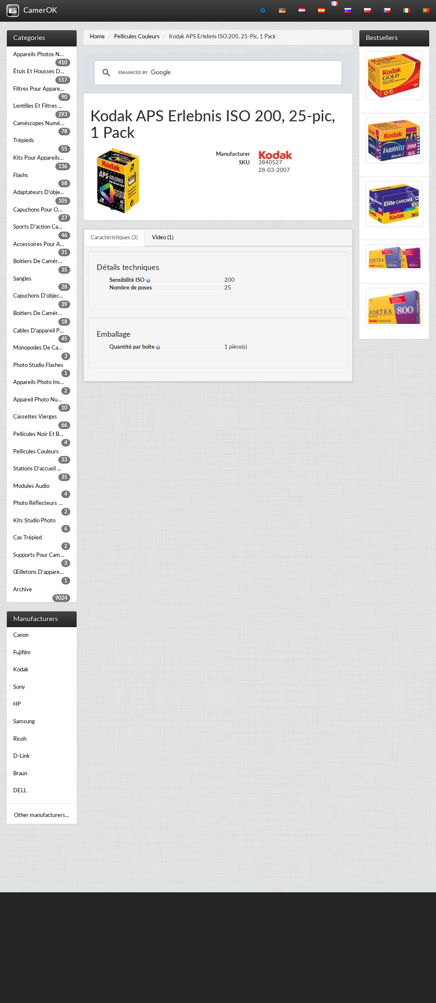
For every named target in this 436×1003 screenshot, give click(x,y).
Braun (20, 774)
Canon (21, 635)
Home (97, 37)
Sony (19, 687)
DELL (20, 791)
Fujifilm (22, 653)
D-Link (21, 756)
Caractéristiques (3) (114, 238)
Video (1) (162, 238)
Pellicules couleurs (137, 37)
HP (17, 704)
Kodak (21, 670)
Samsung (24, 722)
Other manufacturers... (41, 815)
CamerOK (38, 10)
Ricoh (19, 739)
